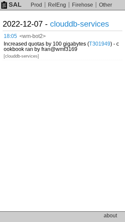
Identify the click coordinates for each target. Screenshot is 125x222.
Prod (36, 5)
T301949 (99, 44)
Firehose (82, 5)
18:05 (10, 36)
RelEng (57, 5)
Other (105, 5)
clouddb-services (79, 23)
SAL (15, 4)
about (110, 215)
